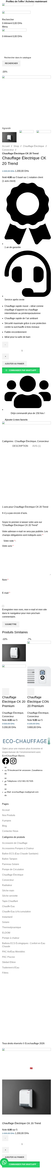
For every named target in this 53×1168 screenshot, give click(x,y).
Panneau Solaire (10, 864)
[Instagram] (13, 761)
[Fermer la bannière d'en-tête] (3, 1062)
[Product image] (14, 676)
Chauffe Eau (8, 906)
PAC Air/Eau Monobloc (13, 951)
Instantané (7, 917)
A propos (6, 820)
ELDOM (6, 933)
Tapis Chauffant (10, 901)
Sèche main (8, 890)
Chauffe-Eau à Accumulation (16, 911)
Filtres (5, 973)
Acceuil (6, 810)
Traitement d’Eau (10, 967)
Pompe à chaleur (10, 938)
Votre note (9, 541)
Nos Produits (8, 815)
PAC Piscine (8, 957)
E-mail (6, 593)
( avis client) (8, 181)
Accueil (6, 146)
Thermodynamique (11, 927)
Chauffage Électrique (33, 146)
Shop (16, 146)
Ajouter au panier (14, 364)
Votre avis (7, 546)
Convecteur (8, 150)
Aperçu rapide (13, 691)
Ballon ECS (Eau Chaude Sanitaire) (20, 853)
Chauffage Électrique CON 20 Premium (38, 701)
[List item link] (26, 781)
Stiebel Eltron (9, 962)
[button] (21, 370)
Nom (5, 580)
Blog (4, 826)
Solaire (5, 922)
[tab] (20, 446)
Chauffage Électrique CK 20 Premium (13, 701)
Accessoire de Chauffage (14, 843)
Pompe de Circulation (13, 869)
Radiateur (7, 885)
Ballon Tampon (9, 859)
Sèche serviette (10, 896)
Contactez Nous (10, 831)
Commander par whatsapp (22, 370)
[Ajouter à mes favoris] (20, 691)
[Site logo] (17, 7)
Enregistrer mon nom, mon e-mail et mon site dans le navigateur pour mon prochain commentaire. (24, 613)
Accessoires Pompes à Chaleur (18, 848)
